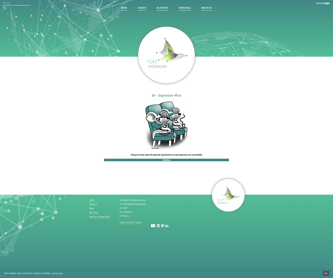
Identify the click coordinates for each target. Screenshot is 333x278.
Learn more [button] (57, 273)
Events (142, 8)
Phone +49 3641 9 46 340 (131, 222)
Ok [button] (326, 273)
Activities (162, 8)
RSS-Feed (93, 212)
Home (91, 200)
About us (206, 8)
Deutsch (319, 3)
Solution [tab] (166, 160)
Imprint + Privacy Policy (99, 216)
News (124, 8)
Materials (185, 8)
